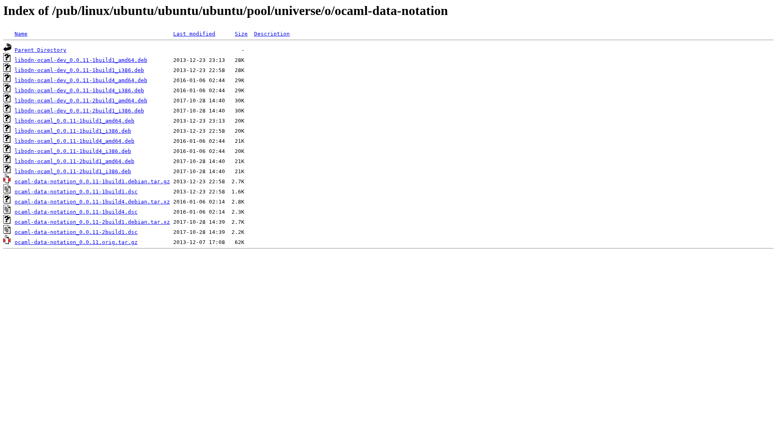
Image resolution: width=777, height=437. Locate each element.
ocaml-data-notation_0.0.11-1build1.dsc (76, 192)
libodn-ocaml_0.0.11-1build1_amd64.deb (74, 121)
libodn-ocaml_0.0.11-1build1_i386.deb (73, 131)
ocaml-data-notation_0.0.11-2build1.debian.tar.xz (92, 222)
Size (241, 34)
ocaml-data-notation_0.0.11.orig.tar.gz (76, 242)
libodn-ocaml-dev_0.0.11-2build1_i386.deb (79, 111)
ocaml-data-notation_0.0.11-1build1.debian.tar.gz (92, 181)
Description (272, 34)
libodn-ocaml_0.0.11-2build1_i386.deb (73, 171)
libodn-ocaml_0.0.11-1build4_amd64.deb (74, 141)
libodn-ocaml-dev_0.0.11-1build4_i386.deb (79, 90)
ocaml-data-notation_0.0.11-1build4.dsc (76, 212)
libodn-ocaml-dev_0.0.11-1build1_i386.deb (79, 70)
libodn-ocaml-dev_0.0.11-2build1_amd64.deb (81, 101)
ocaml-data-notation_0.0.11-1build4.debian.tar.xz (92, 202)
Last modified (194, 34)
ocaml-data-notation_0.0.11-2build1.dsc (76, 232)
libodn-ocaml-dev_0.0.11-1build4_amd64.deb (81, 80)
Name (21, 34)
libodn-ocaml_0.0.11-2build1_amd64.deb (74, 161)
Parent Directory (40, 50)
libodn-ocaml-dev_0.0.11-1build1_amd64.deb (81, 60)
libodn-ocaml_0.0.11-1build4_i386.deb (73, 151)
